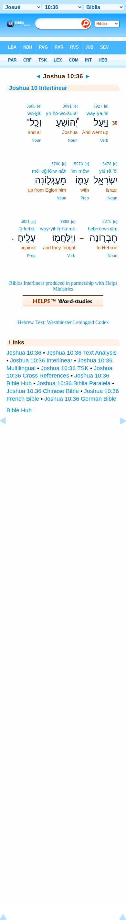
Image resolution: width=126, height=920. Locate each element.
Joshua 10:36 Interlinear (41, 360)
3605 (31, 106)
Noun (73, 140)
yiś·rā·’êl (108, 171)
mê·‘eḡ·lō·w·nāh (49, 171)
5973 (78, 164)
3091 (67, 106)
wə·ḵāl (34, 113)
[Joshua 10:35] (8, 435)
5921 (25, 221)
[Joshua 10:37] (118, 435)
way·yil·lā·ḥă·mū (57, 228)
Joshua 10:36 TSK (65, 368)
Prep (84, 198)
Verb (104, 140)
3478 (106, 164)
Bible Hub (19, 410)
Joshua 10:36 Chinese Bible (42, 391)
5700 (55, 164)
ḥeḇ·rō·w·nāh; (102, 228)
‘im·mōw (80, 171)
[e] (106, 106)
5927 (97, 106)
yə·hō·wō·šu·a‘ (62, 113)
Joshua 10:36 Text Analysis (82, 353)
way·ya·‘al (97, 113)
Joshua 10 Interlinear (38, 88)
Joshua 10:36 (23, 353)
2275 (106, 221)
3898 (64, 221)
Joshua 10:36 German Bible (80, 399)
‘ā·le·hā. (27, 228)
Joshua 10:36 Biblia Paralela (73, 383)
